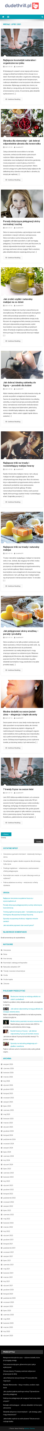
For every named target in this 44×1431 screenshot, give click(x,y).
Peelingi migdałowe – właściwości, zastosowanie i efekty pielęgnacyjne (21, 869)
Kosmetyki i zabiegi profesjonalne (15, 963)
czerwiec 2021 (8, 1265)
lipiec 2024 (7, 1152)
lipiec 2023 (7, 1169)
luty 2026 (6, 1081)
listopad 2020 (8, 1294)
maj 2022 (6, 1219)
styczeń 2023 (8, 1185)
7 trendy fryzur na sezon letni (18, 789)
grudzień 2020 (8, 1290)
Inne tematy (7, 958)
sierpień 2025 (8, 1102)
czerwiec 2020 (8, 1315)
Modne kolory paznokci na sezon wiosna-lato (26, 1021)
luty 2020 (6, 1331)
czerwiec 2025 (8, 1110)
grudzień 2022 (8, 1189)
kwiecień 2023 (8, 1177)
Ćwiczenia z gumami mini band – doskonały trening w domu (22, 855)
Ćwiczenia (7, 950)
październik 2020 (9, 1298)
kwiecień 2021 (8, 1273)
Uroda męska (8, 979)
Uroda (5, 975)
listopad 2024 (8, 1135)
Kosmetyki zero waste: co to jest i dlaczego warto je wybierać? (21, 876)
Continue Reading (14, 99)
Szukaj (3, 837)
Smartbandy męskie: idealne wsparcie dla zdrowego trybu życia (21, 862)
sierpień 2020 (8, 1306)
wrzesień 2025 (8, 1098)
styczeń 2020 (8, 1335)
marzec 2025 (8, 1123)
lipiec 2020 (7, 1310)
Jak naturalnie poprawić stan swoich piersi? (18, 925)
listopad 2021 (8, 1244)
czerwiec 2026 (8, 1068)
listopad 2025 (8, 1093)
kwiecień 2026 (8, 1073)
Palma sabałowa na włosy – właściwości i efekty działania (20, 884)
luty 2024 (6, 1160)
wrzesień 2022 (8, 1202)
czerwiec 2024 (8, 1156)
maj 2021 (6, 1269)
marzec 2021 (8, 1277)
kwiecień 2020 (8, 1323)
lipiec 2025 (7, 1106)
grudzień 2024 (8, 1131)
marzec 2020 (8, 1327)
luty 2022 (6, 1231)
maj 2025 (6, 1114)
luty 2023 (6, 1181)
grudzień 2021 (8, 1240)
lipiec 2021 (7, 1260)
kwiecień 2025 (8, 1119)
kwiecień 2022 (8, 1223)
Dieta (5, 954)
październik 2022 (9, 1198)
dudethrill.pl (19, 66)
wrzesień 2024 (8, 1144)
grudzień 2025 (8, 1089)
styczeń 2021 (8, 1285)
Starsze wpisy (8, 834)
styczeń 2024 (8, 1164)
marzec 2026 (8, 1077)
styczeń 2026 (8, 1085)
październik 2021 (9, 1248)
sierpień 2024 (8, 1148)
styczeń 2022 (8, 1235)
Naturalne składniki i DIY (11, 967)
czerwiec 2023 (8, 1173)
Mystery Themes (29, 1428)
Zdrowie (6, 983)
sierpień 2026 (8, 1064)
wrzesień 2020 (8, 1302)
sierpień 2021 (8, 1256)
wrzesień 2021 (8, 1252)
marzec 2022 (8, 1227)
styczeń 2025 (8, 1127)
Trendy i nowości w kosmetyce (14, 971)
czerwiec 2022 (8, 1214)
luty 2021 (6, 1281)
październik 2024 (9, 1139)
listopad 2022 (8, 1194)
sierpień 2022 (8, 1206)
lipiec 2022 (7, 1210)
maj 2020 (6, 1319)
